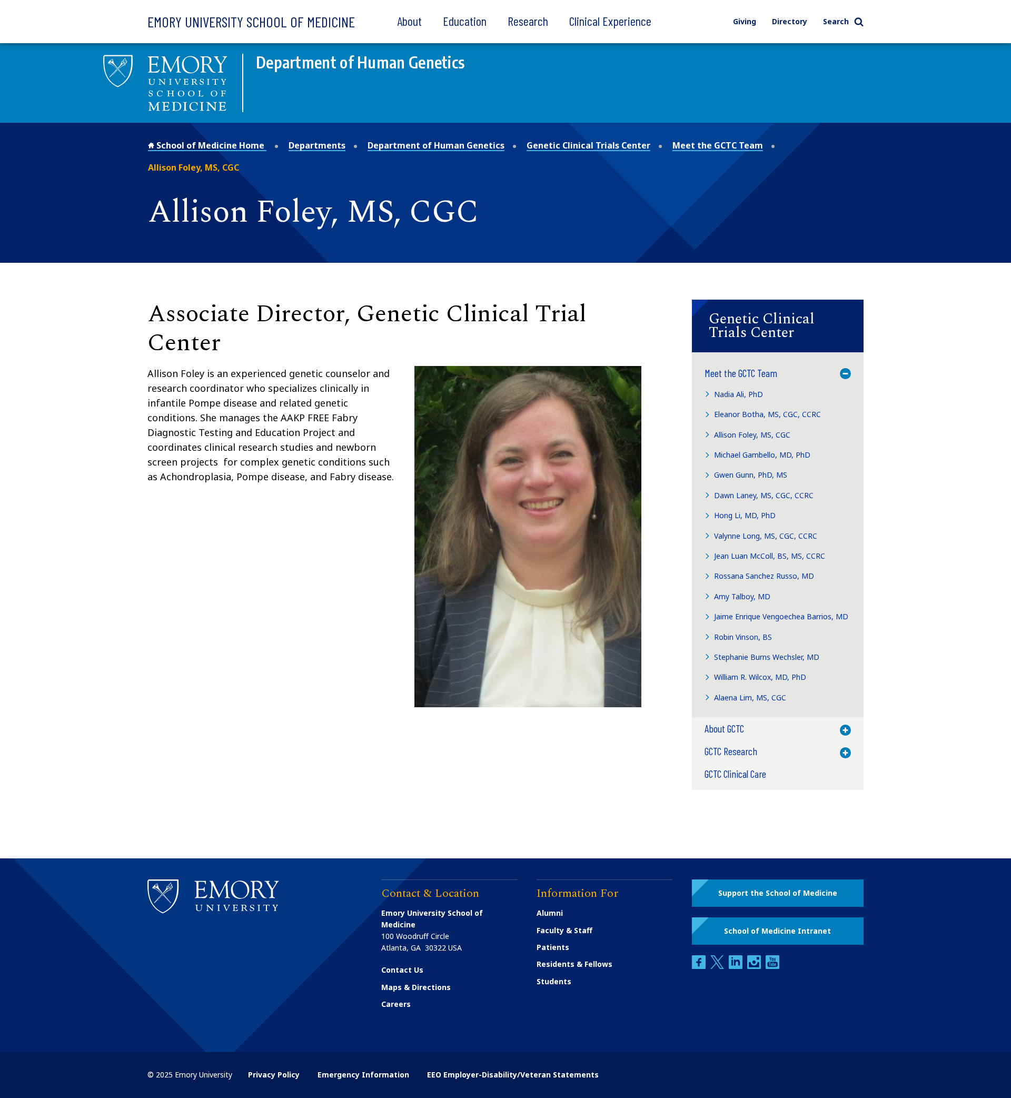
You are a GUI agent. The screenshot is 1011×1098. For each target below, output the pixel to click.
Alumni (550, 913)
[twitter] (718, 966)
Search (836, 21)
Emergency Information (363, 1075)
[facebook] (700, 966)
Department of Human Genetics (436, 145)
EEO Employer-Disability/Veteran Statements (513, 1075)
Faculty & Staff (564, 930)
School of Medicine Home (210, 145)
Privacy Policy (274, 1075)
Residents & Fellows (574, 964)
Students (554, 981)
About (409, 20)
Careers (396, 1004)
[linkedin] (737, 966)
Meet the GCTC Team (717, 145)
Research (528, 20)
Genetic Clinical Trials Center (588, 145)
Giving (744, 21)
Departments (317, 145)
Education (465, 20)
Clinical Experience (610, 20)
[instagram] (755, 966)
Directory (789, 21)
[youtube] (772, 966)
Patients (553, 947)
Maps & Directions (416, 987)
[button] (778, 326)
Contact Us (402, 970)
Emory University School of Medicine (251, 22)
